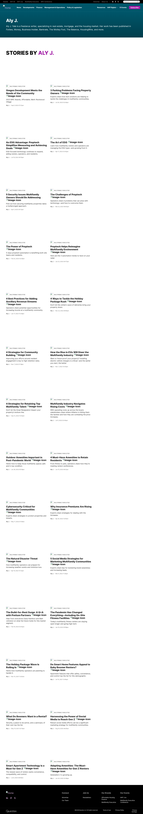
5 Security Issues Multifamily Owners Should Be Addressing (23, 196)
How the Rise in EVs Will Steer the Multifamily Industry (69, 353)
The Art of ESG (59, 142)
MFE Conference (46, 2)
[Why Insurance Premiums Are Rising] (62, 478)
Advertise (96, 2)
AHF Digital (111, 7)
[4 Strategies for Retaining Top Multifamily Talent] (18, 375)
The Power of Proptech (19, 246)
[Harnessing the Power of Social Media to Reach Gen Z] (68, 688)
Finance (39, 7)
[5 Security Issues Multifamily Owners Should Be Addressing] (15, 166)
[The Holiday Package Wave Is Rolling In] (17, 635)
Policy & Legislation (74, 7)
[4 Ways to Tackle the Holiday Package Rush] (61, 270)
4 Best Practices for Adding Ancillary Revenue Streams (21, 300)
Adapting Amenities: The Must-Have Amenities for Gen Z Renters (69, 767)
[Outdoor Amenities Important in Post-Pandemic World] (17, 429)
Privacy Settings (134, 811)
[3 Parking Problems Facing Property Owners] (63, 61)
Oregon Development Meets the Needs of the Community (24, 92)
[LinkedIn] (112, 1)
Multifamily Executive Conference (127, 801)
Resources (101, 7)
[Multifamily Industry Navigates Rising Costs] (63, 375)
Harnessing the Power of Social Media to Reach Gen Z (68, 718)
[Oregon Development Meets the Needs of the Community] (26, 61)
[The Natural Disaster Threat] (20, 530)
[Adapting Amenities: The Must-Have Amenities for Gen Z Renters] (78, 739)
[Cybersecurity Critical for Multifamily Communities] (19, 478)
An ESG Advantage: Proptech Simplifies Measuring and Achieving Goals (26, 145)
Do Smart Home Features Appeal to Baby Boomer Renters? (70, 666)
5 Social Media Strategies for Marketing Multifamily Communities (70, 560)
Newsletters (87, 797)
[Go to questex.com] (11, 811)
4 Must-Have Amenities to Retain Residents (69, 459)
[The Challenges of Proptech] (63, 166)
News (19, 7)
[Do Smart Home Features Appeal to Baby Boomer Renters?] (65, 635)
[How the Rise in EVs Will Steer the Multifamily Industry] (58, 323)
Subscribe (135, 7)
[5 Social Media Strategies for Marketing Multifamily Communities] (63, 530)
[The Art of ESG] (56, 114)
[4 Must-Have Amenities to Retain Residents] (87, 431)
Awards (5, 2)
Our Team (65, 800)
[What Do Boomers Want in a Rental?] (24, 688)
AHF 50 (12, 2)
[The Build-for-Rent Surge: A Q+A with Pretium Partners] (23, 583)
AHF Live (20, 2)
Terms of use (107, 810)
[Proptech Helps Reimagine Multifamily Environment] (64, 218)
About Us (105, 2)
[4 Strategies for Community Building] (20, 323)
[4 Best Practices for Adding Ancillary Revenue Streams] (18, 270)
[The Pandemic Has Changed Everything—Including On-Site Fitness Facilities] (63, 583)
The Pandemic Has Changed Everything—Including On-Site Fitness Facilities (67, 615)
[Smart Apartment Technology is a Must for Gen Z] (21, 737)
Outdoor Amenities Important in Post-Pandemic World (24, 459)
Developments (28, 7)
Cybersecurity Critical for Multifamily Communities (20, 508)
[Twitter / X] (118, 1)
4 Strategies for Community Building (22, 353)
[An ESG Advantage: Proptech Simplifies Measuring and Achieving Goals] (23, 114)
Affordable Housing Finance (108, 798)
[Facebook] (115, 1)
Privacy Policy (119, 810)
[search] (138, 2)
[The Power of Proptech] (26, 219)
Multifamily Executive (32, 2)
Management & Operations (54, 7)
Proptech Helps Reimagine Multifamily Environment (65, 248)
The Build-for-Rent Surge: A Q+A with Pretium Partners (24, 614)
